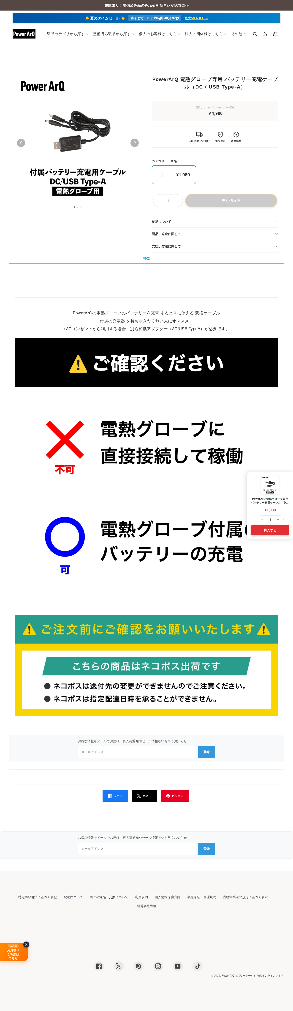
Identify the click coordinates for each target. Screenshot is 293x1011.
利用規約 (141, 897)
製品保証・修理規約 (201, 897)
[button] (21, 143)
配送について (161, 221)
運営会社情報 (146, 905)
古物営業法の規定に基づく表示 (245, 897)
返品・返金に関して (166, 233)
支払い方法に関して (166, 246)
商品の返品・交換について (109, 897)
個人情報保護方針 (167, 897)
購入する (270, 530)
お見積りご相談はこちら (13, 954)
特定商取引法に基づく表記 (37, 897)
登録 (206, 752)
